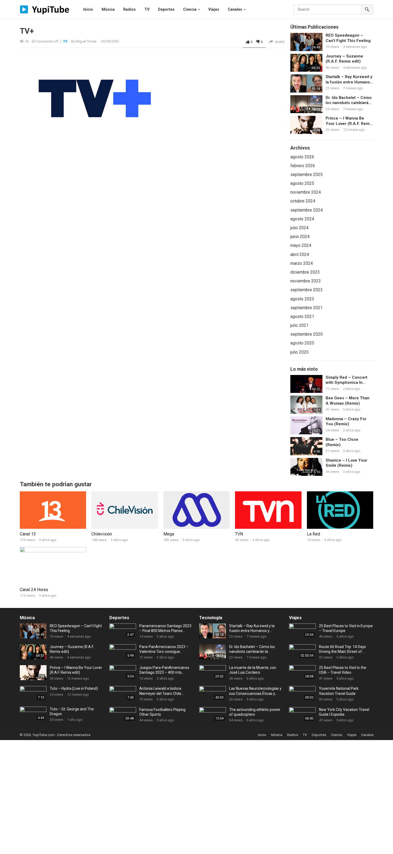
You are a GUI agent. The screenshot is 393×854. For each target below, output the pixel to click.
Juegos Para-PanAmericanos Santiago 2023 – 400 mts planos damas (164, 670)
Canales (367, 735)
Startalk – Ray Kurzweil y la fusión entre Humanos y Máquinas (349, 79)
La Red (313, 534)
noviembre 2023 (305, 281)
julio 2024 (299, 227)
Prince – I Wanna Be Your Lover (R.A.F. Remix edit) (349, 121)
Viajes (295, 617)
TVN (239, 534)
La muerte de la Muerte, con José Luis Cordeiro (252, 670)
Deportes (119, 617)
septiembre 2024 (306, 210)
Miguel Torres (86, 41)
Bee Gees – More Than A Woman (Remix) (347, 401)
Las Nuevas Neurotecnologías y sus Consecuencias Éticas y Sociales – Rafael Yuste (255, 691)
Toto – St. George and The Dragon (72, 711)
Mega (168, 534)
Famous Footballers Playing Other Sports (162, 712)
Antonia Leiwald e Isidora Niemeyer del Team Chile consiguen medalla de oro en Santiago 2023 (163, 691)
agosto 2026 (302, 156)
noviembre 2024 (305, 192)
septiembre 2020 (306, 334)
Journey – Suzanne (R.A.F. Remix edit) (344, 59)
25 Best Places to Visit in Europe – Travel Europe (346, 628)
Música (27, 617)
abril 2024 (299, 254)
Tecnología (210, 617)
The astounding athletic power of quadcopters (254, 712)
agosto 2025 (302, 183)
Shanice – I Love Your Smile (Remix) (346, 463)
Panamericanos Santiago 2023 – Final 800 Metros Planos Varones (165, 628)
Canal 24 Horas (34, 589)
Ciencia (336, 735)
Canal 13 (28, 534)
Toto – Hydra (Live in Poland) (74, 688)
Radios (292, 735)
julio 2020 (299, 352)
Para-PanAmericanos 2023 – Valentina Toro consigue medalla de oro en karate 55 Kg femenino (165, 649)
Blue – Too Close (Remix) (342, 442)
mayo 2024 (300, 245)
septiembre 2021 (306, 307)
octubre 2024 (302, 201)
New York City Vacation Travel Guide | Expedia (344, 712)
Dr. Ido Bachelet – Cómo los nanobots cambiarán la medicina (349, 100)
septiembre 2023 (306, 289)
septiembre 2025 (306, 174)
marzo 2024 (301, 263)
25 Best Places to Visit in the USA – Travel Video (342, 670)
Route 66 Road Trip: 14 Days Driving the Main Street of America (342, 649)
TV (65, 41)
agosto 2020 (302, 343)
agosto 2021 (302, 316)
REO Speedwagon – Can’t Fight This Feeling (348, 38)
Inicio (262, 735)
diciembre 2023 (305, 272)
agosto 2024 (302, 218)
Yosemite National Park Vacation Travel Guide (339, 690)
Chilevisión (101, 534)
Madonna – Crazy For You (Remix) (346, 421)
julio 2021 (299, 325)
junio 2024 (300, 236)
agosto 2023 (302, 298)
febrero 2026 (302, 165)
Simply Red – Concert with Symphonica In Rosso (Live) (346, 380)
